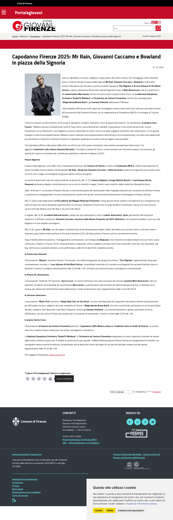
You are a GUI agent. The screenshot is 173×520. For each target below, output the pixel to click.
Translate (156, 391)
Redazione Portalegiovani (24, 479)
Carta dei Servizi (20, 495)
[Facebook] (153, 23)
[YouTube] (152, 422)
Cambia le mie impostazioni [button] (131, 510)
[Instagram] (159, 23)
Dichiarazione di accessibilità (26, 492)
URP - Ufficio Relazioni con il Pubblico (81, 442)
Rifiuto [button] (110, 510)
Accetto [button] (98, 510)
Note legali (17, 489)
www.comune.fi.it (57, 354)
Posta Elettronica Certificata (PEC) (80, 439)
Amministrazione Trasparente (27, 454)
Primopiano (35, 36)
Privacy (15, 485)
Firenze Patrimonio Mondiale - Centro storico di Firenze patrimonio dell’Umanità (136, 456)
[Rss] (14, 501)
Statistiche (17, 482)
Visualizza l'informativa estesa (141, 503)
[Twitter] (156, 23)
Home (15, 36)
